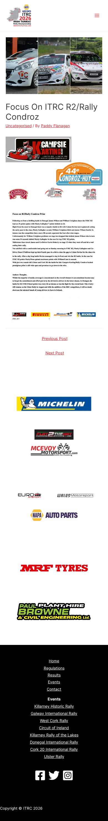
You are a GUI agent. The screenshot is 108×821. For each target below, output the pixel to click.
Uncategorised (19, 126)
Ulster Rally (54, 756)
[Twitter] (54, 775)
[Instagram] (67, 775)
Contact (54, 689)
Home (54, 661)
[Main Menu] (97, 15)
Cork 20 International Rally (54, 749)
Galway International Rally (54, 713)
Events (54, 682)
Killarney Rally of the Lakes (54, 735)
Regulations (54, 668)
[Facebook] (40, 775)
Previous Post (55, 338)
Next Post (54, 353)
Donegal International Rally (54, 742)
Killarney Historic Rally (54, 706)
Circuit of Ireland (54, 727)
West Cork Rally (54, 720)
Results (54, 675)
